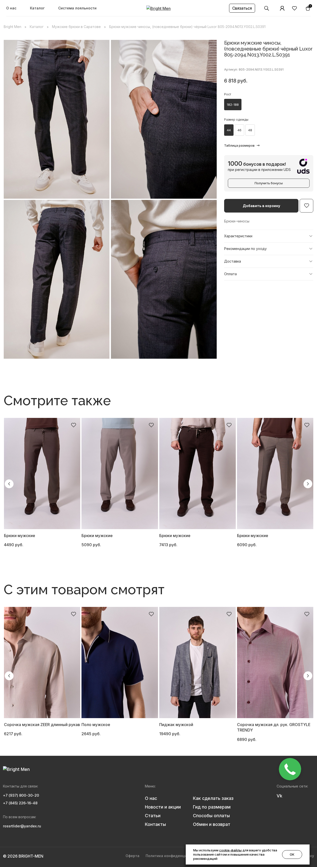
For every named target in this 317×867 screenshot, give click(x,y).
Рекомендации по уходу (245, 248)
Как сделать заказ (213, 798)
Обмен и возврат (211, 824)
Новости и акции (163, 807)
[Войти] (282, 8)
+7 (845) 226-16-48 (20, 803)
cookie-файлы (230, 850)
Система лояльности (77, 8)
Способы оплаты (211, 815)
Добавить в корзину (261, 206)
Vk (279, 795)
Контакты (155, 824)
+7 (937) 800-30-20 (21, 795)
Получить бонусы (269, 183)
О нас (11, 8)
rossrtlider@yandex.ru (22, 826)
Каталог (37, 8)
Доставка (232, 261)
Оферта (132, 856)
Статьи (152, 815)
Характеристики (238, 236)
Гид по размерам (212, 807)
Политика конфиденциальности (175, 856)
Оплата (230, 274)
